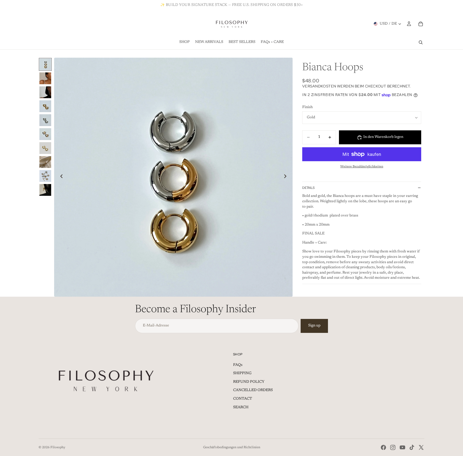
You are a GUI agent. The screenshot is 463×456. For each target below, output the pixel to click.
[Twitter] (421, 447)
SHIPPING (242, 373)
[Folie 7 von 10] (45, 148)
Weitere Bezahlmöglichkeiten (361, 166)
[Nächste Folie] (287, 177)
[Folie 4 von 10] (45, 106)
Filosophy (57, 447)
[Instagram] (393, 447)
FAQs (237, 365)
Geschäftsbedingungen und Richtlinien (231, 447)
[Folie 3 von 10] (45, 92)
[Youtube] (402, 447)
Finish (307, 107)
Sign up (314, 326)
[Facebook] (383, 447)
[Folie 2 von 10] (45, 78)
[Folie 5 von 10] (45, 120)
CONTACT (242, 399)
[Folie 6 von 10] (45, 134)
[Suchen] (421, 42)
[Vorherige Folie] (60, 177)
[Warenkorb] (421, 24)
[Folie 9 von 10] (45, 176)
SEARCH (240, 407)
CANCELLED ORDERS (253, 390)
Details (308, 188)
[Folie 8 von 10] (45, 162)
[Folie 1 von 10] (45, 64)
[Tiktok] (412, 447)
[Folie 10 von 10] (45, 190)
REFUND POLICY (248, 382)
